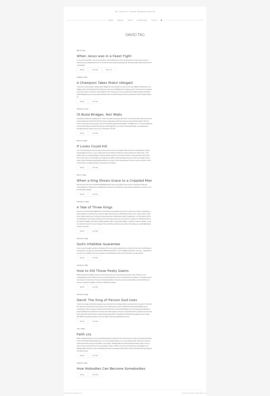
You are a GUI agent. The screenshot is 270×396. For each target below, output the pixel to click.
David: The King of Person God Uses (107, 300)
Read (82, 70)
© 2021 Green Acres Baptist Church (73, 393)
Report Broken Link (201, 393)
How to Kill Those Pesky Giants (103, 271)
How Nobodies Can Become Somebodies (111, 368)
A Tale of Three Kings (95, 207)
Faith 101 (84, 334)
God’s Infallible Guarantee (98, 244)
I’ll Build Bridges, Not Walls (99, 114)
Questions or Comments (188, 393)
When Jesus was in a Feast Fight (104, 56)
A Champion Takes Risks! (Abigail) (105, 83)
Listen (95, 70)
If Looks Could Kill (92, 146)
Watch (109, 70)
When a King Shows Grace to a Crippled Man (114, 180)
